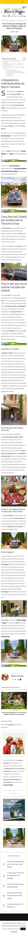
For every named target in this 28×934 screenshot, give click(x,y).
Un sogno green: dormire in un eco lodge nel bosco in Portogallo (15, 875)
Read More (14, 931)
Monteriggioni (10, 75)
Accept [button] (23, 928)
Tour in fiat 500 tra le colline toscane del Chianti (14, 68)
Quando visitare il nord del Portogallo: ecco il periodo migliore (14, 895)
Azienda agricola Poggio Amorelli (14, 71)
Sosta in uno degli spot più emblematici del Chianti (16, 73)
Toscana (13, 20)
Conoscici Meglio (8, 785)
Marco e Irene (14, 31)
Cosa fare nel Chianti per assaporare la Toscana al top (13, 64)
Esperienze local (5, 20)
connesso (11, 724)
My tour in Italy (5, 636)
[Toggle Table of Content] (23, 58)
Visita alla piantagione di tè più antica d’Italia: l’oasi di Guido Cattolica (15, 864)
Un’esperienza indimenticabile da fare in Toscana (14, 61)
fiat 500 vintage (21, 620)
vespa (11, 154)
